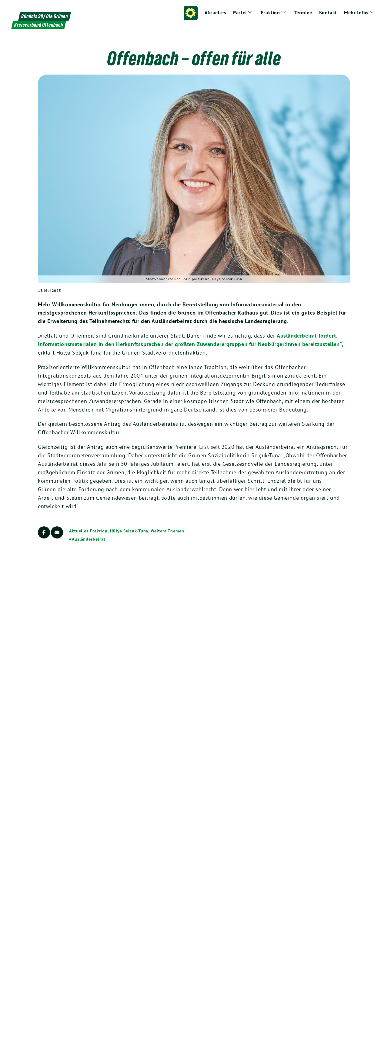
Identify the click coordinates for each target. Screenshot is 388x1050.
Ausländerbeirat (88, 539)
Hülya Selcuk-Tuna (129, 531)
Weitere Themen (167, 531)
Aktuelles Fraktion (88, 531)
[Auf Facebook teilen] (44, 532)
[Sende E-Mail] (57, 532)
